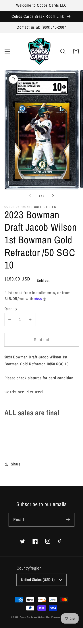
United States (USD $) (38, 579)
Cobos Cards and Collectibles (35, 617)
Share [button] (15, 464)
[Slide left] (30, 196)
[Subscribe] (68, 519)
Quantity (10, 308)
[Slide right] (53, 196)
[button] (7, 51)
